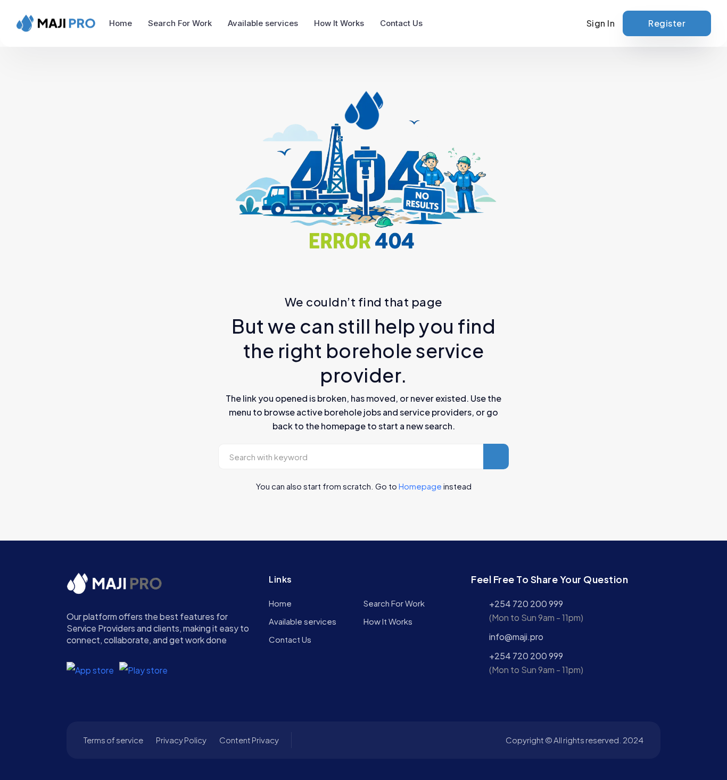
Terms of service (113, 740)
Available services (263, 23)
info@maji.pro (516, 636)
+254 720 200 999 (526, 603)
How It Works (339, 23)
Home (120, 23)
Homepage (420, 486)
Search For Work (180, 23)
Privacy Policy (181, 740)
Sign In (600, 23)
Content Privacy (249, 740)
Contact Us (401, 23)
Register (666, 23)
